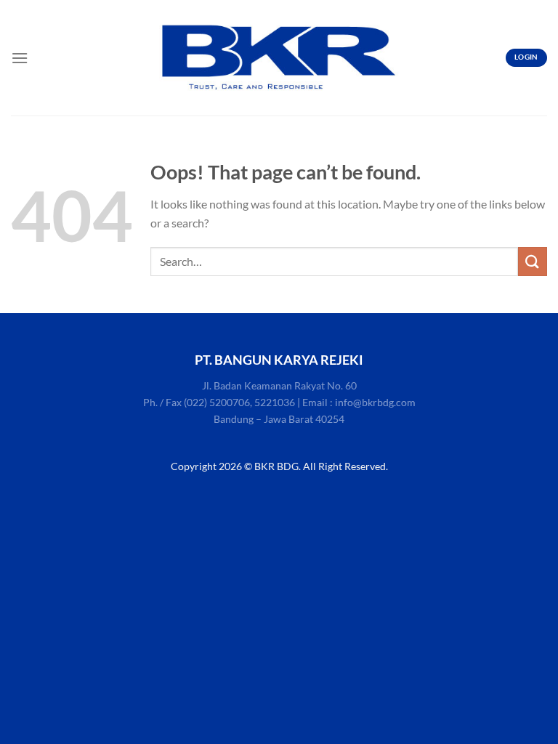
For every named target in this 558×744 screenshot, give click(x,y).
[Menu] (19, 58)
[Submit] (532, 261)
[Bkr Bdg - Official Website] (279, 57)
